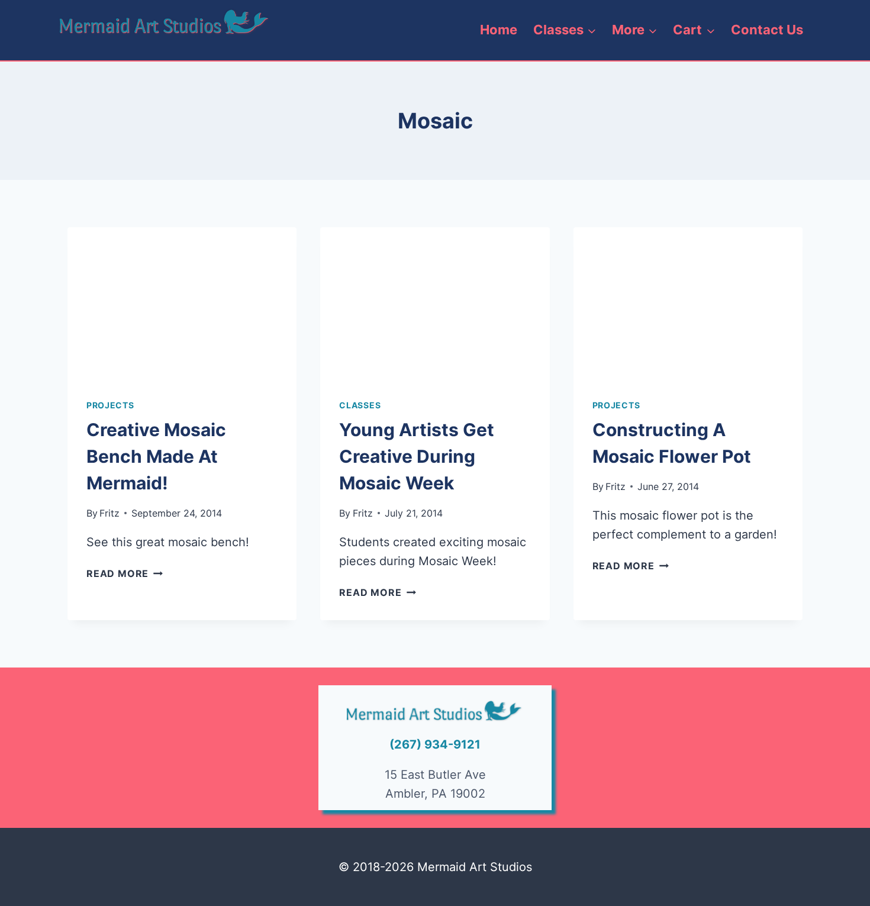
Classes (360, 405)
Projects (110, 405)
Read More (124, 573)
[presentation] (182, 303)
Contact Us (767, 29)
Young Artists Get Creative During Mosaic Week (416, 456)
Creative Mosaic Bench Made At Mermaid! (156, 456)
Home (498, 29)
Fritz (109, 513)
